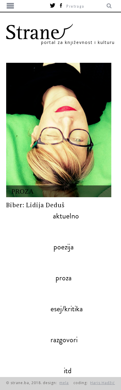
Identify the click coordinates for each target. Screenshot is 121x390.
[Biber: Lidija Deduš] (59, 130)
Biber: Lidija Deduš (35, 205)
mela (64, 382)
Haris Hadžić (102, 382)
